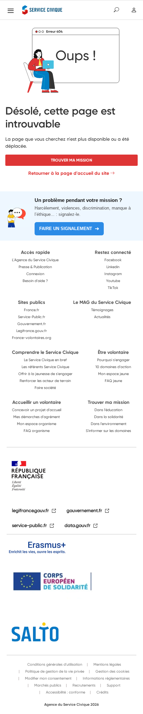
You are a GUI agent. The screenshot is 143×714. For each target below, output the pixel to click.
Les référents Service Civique (45, 366)
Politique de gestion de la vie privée (54, 671)
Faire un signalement (65, 228)
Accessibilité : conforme (65, 692)
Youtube (113, 280)
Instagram (113, 273)
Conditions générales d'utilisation (54, 664)
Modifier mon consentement (48, 678)
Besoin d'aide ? (35, 280)
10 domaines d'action (113, 366)
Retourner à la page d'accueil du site (68, 173)
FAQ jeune (113, 380)
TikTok (113, 287)
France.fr (31, 310)
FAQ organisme (37, 430)
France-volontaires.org (31, 337)
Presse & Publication (35, 266)
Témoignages (102, 310)
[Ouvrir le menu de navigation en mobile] (10, 10)
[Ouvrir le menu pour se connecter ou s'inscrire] (133, 10)
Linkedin (112, 266)
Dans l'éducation (108, 409)
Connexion (35, 273)
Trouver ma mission (71, 160)
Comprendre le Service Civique (45, 352)
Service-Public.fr (31, 316)
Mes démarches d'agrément (36, 416)
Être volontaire (113, 352)
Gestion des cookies (111, 671)
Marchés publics (47, 685)
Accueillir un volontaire (36, 402)
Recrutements (83, 685)
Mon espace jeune (113, 373)
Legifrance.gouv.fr (31, 330)
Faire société (45, 387)
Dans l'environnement (108, 423)
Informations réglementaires (106, 678)
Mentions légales (106, 664)
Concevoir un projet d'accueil (36, 409)
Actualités (102, 316)
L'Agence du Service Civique (35, 260)
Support (113, 685)
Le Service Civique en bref (45, 359)
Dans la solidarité (108, 416)
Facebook (113, 260)
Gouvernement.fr (31, 323)
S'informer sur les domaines (108, 430)
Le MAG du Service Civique (102, 302)
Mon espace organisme (36, 423)
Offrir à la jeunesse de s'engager (45, 373)
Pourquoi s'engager (113, 359)
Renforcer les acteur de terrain (45, 380)
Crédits (101, 692)
